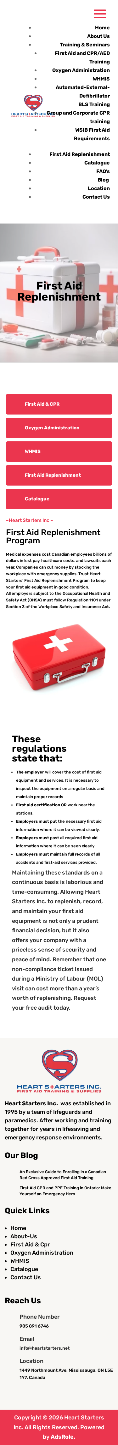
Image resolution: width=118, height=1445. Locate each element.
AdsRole (62, 1436)
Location (99, 188)
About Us (98, 36)
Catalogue (97, 163)
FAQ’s (103, 171)
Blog (104, 180)
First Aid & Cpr (30, 1244)
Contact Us (96, 197)
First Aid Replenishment (79, 154)
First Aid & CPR (42, 404)
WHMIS (101, 79)
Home (102, 28)
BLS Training (94, 104)
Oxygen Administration (81, 70)
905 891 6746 (34, 1326)
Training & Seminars (85, 45)
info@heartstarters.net (45, 1348)
